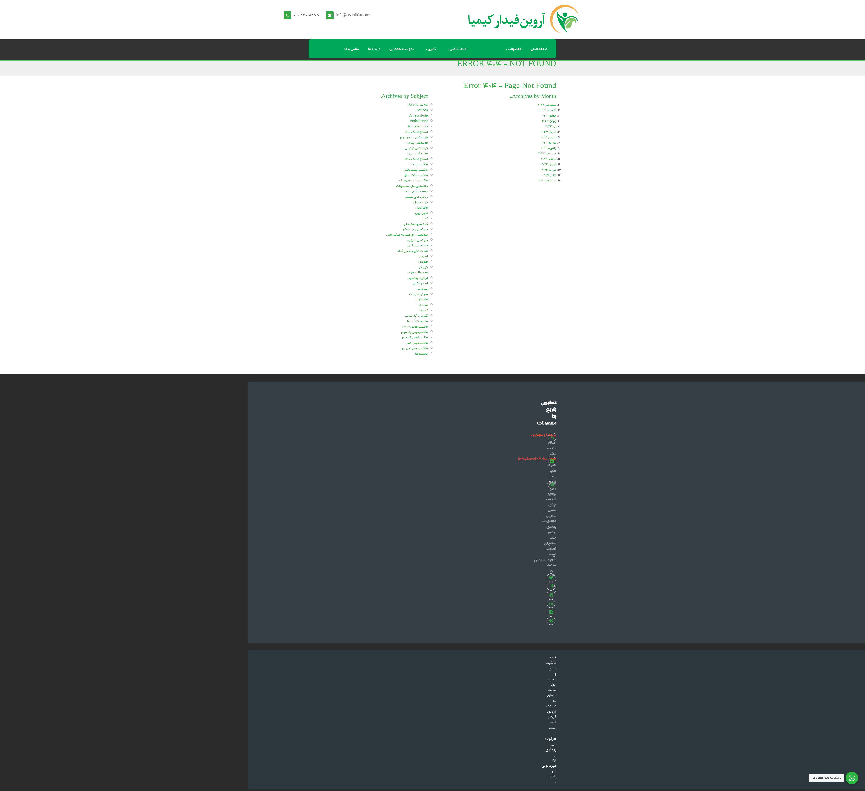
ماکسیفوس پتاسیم (414, 331)
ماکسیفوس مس (417, 342)
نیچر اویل (421, 212)
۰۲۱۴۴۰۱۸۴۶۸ (543, 435)
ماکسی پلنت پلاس (415, 169)
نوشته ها (421, 353)
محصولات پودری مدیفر (549, 526)
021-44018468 (306, 15)
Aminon (422, 110)
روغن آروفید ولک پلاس (551, 501)
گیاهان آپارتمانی (416, 315)
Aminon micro (417, 126)
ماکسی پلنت (419, 164)
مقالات (423, 304)
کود (425, 218)
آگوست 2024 (547, 110)
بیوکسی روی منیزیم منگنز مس (407, 234)
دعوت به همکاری (401, 48)
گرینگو (423, 267)
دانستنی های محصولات (412, 185)
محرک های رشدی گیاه (412, 250)
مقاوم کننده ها (417, 321)
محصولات (514, 48)
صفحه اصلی (538, 48)
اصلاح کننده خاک (416, 158)
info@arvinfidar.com (353, 15)
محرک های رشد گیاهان (551, 473)
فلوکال (423, 261)
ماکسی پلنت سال (416, 175)
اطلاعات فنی (458, 48)
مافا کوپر (422, 299)
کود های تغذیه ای (415, 223)
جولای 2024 (548, 115)
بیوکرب (423, 288)
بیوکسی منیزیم (417, 239)
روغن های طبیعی (416, 196)
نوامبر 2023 (548, 158)
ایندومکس (420, 283)
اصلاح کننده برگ (416, 131)
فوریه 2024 (548, 142)
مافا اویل (422, 207)
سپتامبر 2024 (547, 104)
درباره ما (374, 48)
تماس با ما (351, 48)
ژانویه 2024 (548, 147)
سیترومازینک (418, 294)
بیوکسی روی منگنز (415, 229)
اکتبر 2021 (549, 175)
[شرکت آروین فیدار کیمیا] (523, 19)
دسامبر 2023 (547, 153)
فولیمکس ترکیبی (416, 147)
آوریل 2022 (548, 164)
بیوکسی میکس (417, 245)
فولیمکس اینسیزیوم (414, 137)
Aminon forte (418, 115)
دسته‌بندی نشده (416, 191)
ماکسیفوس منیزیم (415, 348)
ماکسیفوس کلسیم (415, 337)
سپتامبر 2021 (547, 180)
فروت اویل (420, 202)
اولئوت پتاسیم (418, 277)
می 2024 (550, 126)
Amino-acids (418, 104)
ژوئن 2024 (549, 120)
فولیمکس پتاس (417, 142)
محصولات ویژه (418, 272)
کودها (423, 310)
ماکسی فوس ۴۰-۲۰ (415, 326)
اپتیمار (423, 256)
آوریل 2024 (548, 131)
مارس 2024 (548, 137)
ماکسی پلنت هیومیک (413, 180)
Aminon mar (419, 120)
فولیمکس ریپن (417, 153)
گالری (432, 48)
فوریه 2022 (548, 169)
